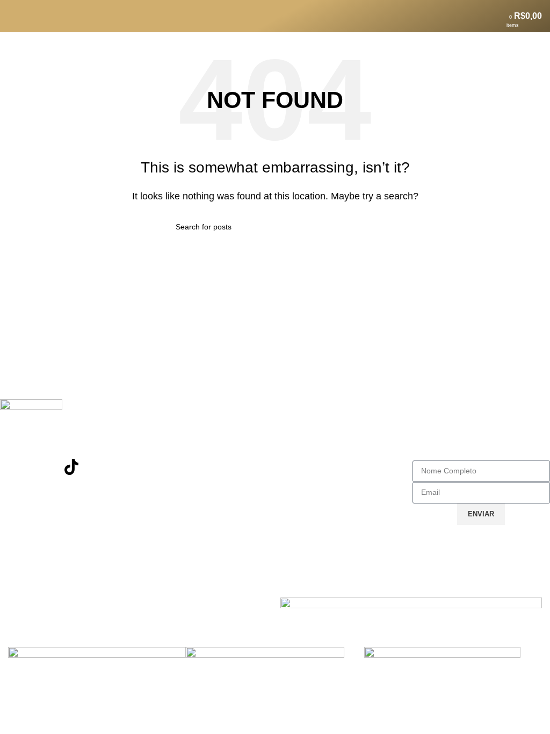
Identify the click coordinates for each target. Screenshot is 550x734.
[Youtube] (42, 467)
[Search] (30, 16)
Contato (162, 429)
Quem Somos (310, 467)
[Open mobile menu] (12, 16)
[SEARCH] (370, 226)
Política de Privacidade (328, 449)
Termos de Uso (313, 429)
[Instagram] (13, 467)
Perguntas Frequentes (189, 449)
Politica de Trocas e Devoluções (208, 467)
